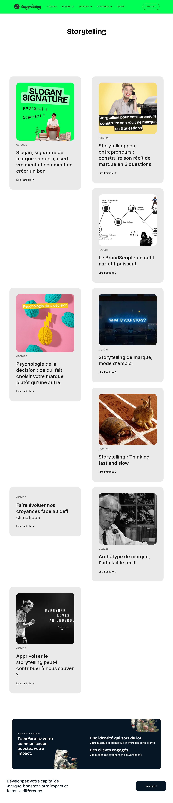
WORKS (121, 7)
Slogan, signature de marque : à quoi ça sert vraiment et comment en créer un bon (44, 162)
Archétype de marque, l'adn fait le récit (124, 560)
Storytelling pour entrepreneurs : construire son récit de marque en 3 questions (125, 155)
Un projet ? (151, 786)
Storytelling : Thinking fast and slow (124, 460)
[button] (68, 7)
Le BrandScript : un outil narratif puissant (126, 261)
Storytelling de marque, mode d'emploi (126, 360)
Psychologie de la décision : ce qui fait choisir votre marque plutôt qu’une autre (40, 373)
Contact (151, 7)
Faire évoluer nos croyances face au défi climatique (42, 511)
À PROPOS (52, 7)
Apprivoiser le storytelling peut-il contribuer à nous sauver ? (45, 665)
